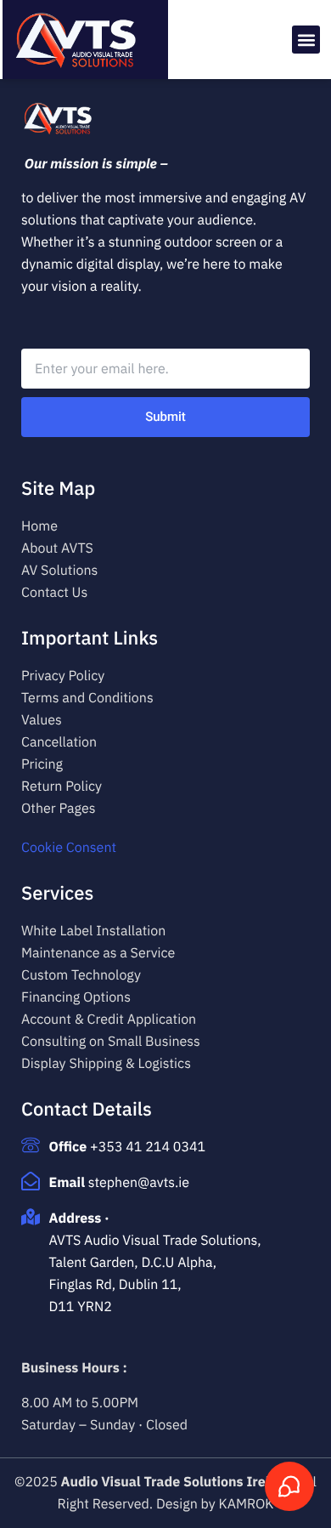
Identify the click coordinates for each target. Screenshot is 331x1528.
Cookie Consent (68, 847)
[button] (306, 40)
